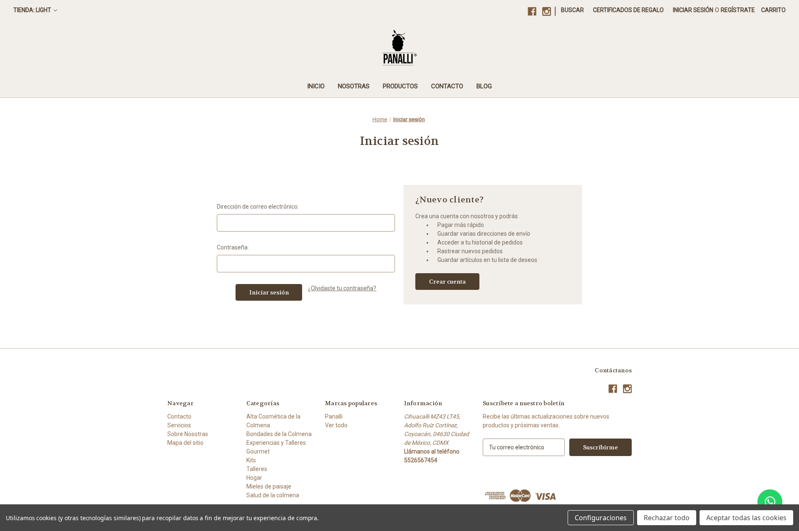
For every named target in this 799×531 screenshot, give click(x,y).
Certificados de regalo (628, 10)
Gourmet (258, 451)
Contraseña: (233, 247)
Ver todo (336, 425)
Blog (484, 86)
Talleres (256, 469)
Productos (400, 86)
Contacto (447, 86)
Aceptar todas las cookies (746, 517)
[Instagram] (546, 11)
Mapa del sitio (185, 442)
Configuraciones (601, 517)
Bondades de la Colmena (279, 434)
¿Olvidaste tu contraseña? (342, 288)
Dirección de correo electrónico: (258, 206)
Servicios (179, 425)
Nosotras (354, 86)
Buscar (572, 10)
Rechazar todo (667, 517)
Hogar (254, 477)
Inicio (316, 86)
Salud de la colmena (272, 495)
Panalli (333, 416)
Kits (251, 460)
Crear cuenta (447, 281)
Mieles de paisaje (268, 486)
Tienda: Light (32, 10)
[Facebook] (532, 11)
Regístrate (738, 10)
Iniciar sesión (693, 10)
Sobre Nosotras (187, 434)
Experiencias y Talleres (276, 442)
